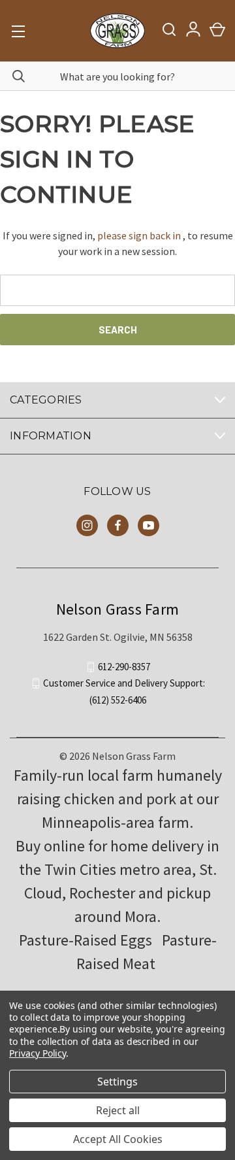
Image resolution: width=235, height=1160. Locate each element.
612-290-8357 (124, 666)
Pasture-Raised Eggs (85, 940)
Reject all (118, 1110)
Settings (117, 1081)
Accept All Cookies (118, 1139)
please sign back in (139, 235)
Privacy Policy (37, 1053)
